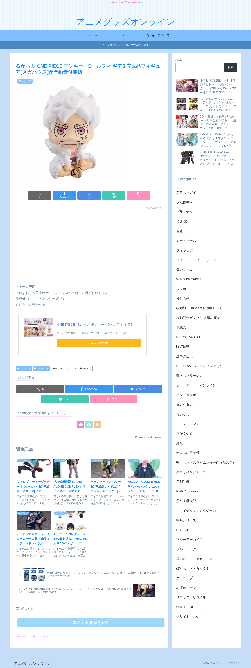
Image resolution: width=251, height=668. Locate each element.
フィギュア (25, 368)
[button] (138, 195)
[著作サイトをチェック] (80, 424)
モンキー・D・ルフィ (66, 368)
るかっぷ (87, 368)
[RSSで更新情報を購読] (97, 424)
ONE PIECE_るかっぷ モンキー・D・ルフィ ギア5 (94, 324)
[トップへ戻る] (245, 662)
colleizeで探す (99, 342)
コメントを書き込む (91, 622)
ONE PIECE (43, 368)
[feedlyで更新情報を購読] (89, 424)
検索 (178, 60)
